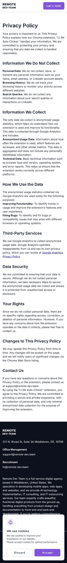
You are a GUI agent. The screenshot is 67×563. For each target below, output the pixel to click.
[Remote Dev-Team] (9, 5)
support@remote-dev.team (19, 454)
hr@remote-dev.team (15, 467)
